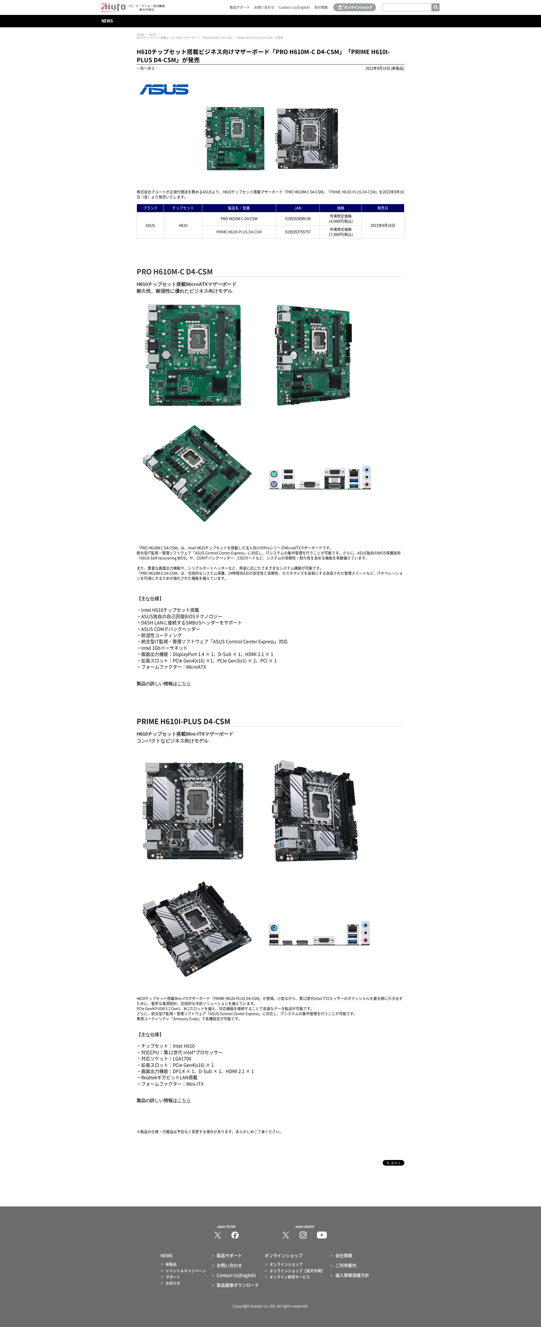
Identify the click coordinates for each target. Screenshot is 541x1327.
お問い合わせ (264, 7)
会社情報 (321, 7)
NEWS (107, 21)
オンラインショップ (286, 1264)
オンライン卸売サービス (290, 1277)
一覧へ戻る (146, 68)
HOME (141, 34)
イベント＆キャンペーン (186, 1271)
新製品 (171, 1264)
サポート (173, 1277)
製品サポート (240, 7)
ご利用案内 (345, 1265)
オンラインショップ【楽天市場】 (297, 1271)
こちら (184, 683)
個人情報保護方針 (352, 1275)
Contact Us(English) (294, 7)
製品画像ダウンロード (238, 1285)
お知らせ (173, 1283)
